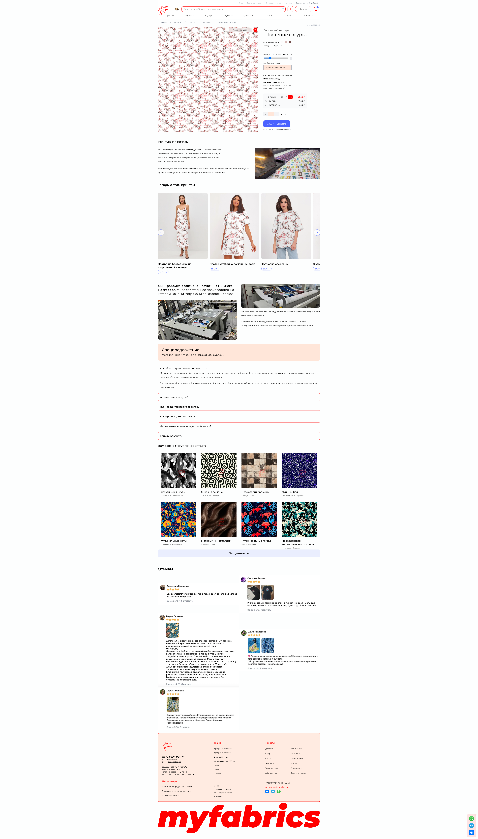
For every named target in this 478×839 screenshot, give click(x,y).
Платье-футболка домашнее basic (232, 263)
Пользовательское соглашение (176, 791)
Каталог (303, 9)
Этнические (296, 768)
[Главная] (187, 746)
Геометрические (298, 773)
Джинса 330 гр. (221, 757)
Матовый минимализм (216, 540)
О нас (241, 3)
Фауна (268, 758)
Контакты (288, 3)
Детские (269, 749)
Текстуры (269, 763)
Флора (267, 46)
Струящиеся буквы (173, 491)
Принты (270, 743)
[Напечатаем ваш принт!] (290, 9)
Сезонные (295, 753)
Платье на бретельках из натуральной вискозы (174, 265)
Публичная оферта (170, 795)
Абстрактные (271, 773)
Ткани (217, 743)
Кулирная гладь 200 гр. (224, 761)
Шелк (216, 769)
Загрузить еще (239, 553)
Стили (294, 763)
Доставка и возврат (254, 3)
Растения (277, 46)
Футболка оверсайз (274, 263)
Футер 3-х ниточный (223, 753)
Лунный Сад (290, 491)
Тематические (271, 768)
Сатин (216, 765)
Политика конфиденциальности (177, 787)
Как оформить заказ (273, 3)
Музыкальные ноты (174, 540)
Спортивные (297, 758)
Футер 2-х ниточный (223, 748)
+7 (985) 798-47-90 (277, 783)
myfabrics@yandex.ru (276, 787)
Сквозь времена (212, 491)
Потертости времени (255, 491)
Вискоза (217, 774)
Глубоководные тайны (256, 540)
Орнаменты (296, 749)
